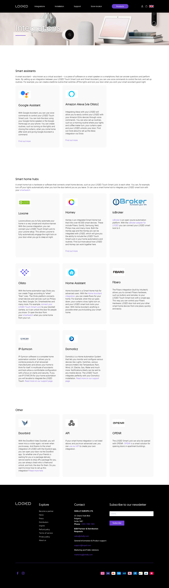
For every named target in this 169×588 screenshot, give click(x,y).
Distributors (43, 522)
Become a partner (46, 511)
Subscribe (116, 523)
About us (42, 540)
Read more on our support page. (39, 381)
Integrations (40, 6)
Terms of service (46, 533)
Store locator (96, 6)
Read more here (36, 470)
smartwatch (25, 190)
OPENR (127, 443)
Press (41, 518)
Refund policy (44, 529)
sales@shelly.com (81, 536)
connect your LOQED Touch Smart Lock (35, 305)
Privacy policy (44, 536)
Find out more (24, 141)
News (41, 515)
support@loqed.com (82, 545)
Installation (59, 6)
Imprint (42, 525)
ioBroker (116, 220)
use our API (74, 446)
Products (120, 6)
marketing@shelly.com (83, 555)
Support (77, 6)
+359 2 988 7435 (87, 524)
